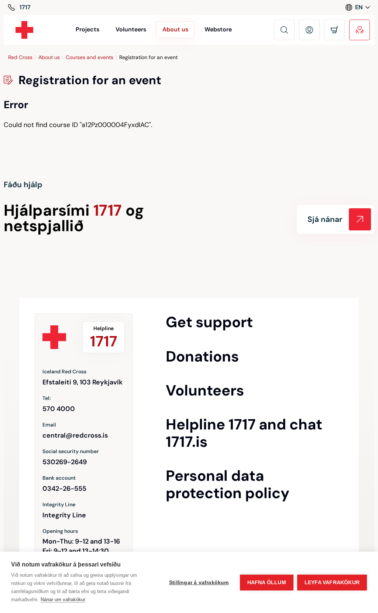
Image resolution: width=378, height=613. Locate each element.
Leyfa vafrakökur (332, 582)
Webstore (218, 29)
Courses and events (89, 57)
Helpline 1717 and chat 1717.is (244, 433)
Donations (202, 356)
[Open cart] (334, 30)
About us (49, 57)
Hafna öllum (266, 582)
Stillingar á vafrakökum (199, 582)
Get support (209, 322)
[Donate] (359, 30)
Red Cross (20, 57)
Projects (87, 29)
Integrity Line (64, 515)
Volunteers (131, 29)
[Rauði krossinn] (24, 30)
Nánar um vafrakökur (63, 599)
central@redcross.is (75, 435)
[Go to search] (284, 30)
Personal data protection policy (227, 484)
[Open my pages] (309, 30)
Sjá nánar (324, 219)
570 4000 (58, 408)
